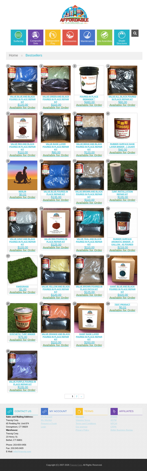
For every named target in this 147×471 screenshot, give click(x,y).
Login (43, 427)
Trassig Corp (76, 465)
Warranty (80, 417)
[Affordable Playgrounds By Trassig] (74, 17)
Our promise (81, 427)
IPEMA (114, 417)
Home (13, 55)
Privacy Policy (82, 430)
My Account (46, 417)
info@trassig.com (22, 451)
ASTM (114, 420)
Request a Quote (49, 423)
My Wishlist (46, 420)
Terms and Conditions (86, 423)
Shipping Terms (83, 420)
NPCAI (114, 423)
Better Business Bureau (122, 430)
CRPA (113, 427)
